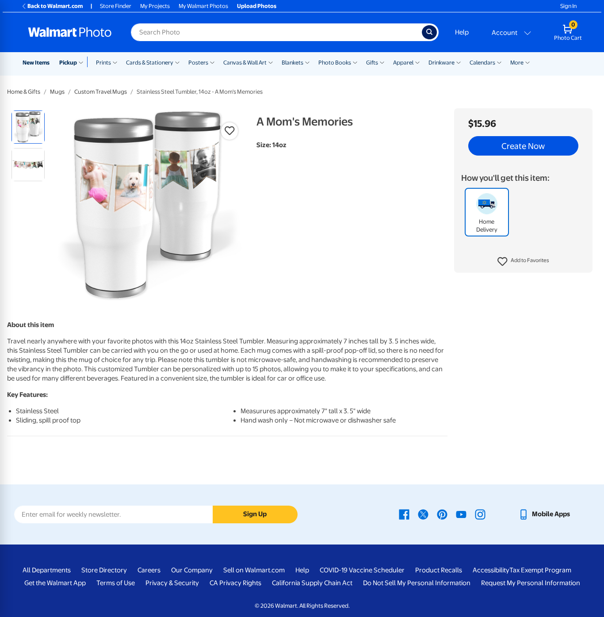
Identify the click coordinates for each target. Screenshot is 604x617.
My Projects (155, 6)
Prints (103, 62)
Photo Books (334, 62)
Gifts (372, 62)
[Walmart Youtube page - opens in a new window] (461, 514)
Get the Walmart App (55, 583)
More (517, 62)
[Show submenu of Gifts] (382, 62)
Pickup (68, 62)
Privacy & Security (172, 583)
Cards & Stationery (149, 62)
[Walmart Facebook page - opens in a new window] (404, 514)
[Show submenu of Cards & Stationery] (177, 62)
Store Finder (115, 6)
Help (462, 32)
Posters (198, 62)
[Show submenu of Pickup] (83, 62)
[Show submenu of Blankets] (307, 62)
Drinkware (441, 62)
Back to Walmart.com (55, 6)
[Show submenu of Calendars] (499, 62)
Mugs (57, 91)
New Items (36, 62)
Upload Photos (256, 6)
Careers (149, 570)
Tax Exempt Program (540, 570)
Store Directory (104, 570)
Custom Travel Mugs (100, 91)
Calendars (482, 62)
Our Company (192, 570)
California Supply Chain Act (312, 583)
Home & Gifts (23, 91)
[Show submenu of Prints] (115, 62)
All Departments (47, 570)
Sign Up (255, 514)
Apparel (403, 62)
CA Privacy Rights (235, 583)
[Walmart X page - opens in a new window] (423, 514)
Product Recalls (438, 570)
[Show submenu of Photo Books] (355, 62)
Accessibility (491, 570)
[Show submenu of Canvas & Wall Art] (270, 62)
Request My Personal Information (530, 583)
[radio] (28, 127)
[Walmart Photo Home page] (70, 32)
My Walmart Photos (203, 6)
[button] (523, 261)
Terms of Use (115, 583)
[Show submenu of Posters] (212, 62)
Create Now (523, 146)
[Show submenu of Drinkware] (458, 62)
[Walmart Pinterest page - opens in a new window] (442, 514)
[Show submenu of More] (527, 62)
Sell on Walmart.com (254, 570)
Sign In (568, 6)
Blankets (292, 62)
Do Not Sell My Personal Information (416, 583)
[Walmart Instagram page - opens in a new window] (480, 514)
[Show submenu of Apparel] (417, 62)
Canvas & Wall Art (245, 62)
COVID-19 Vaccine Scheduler (362, 570)
